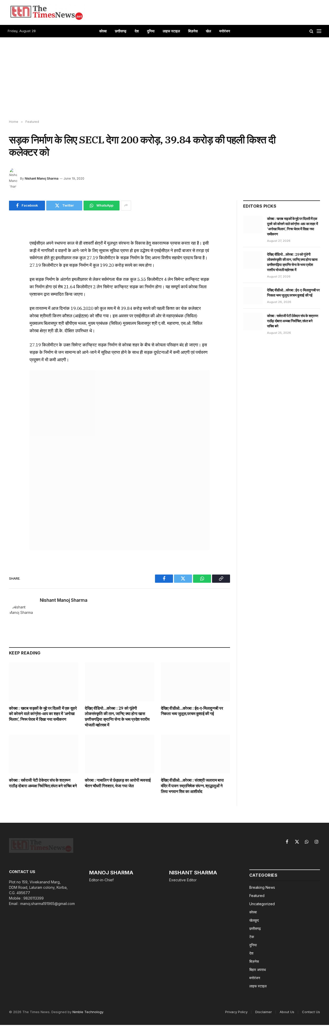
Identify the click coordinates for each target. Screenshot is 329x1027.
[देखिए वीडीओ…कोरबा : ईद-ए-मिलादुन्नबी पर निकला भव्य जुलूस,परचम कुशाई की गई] (195, 681)
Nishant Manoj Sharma (41, 178)
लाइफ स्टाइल (171, 31)
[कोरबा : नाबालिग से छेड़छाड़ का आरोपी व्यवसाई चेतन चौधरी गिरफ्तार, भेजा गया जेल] (119, 754)
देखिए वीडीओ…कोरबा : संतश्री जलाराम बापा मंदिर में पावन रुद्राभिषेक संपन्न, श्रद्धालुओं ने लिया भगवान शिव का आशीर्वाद (192, 786)
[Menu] (319, 31)
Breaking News (262, 887)
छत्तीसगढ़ (120, 31)
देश (137, 31)
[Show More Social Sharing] (126, 205)
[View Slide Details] (119, 460)
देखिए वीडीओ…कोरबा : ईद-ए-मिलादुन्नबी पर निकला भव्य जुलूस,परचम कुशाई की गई (192, 711)
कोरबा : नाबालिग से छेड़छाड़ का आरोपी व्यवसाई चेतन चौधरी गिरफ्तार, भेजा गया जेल (117, 783)
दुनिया (150, 31)
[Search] (311, 31)
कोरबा (103, 31)
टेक (251, 937)
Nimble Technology (87, 1012)
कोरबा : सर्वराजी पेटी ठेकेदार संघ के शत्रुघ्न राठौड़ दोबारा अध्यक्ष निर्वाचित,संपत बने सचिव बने (43, 783)
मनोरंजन (224, 31)
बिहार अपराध (257, 969)
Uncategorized (262, 904)
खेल (208, 31)
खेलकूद (254, 920)
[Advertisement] (164, 79)
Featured (256, 895)
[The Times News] (46, 12)
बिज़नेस (193, 31)
